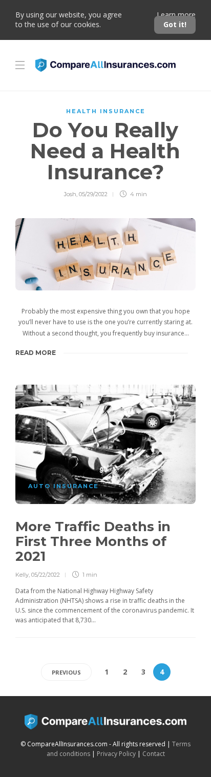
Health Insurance (105, 111)
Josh (70, 194)
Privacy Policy (116, 753)
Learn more (176, 14)
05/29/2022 (93, 194)
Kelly (22, 574)
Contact (153, 753)
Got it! (174, 24)
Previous (66, 672)
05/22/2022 (45, 574)
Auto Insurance (63, 486)
